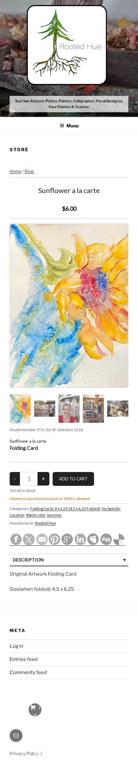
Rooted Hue (45, 523)
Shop (29, 171)
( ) (35, 710)
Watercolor (35, 515)
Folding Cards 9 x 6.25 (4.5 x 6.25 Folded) (65, 508)
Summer (54, 515)
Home (15, 171)
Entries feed (24, 659)
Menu (72, 125)
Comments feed (28, 672)
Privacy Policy (24, 753)
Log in (16, 646)
